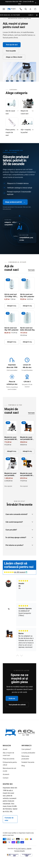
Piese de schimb (8, 759)
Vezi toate (31, 270)
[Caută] (25, 9)
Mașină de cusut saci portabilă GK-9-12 (27, 439)
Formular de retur (9, 819)
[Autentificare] (30, 9)
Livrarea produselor (28, 753)
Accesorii (6, 774)
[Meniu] (4, 9)
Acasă (5, 749)
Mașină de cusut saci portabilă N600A (10, 475)
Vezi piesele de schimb (17, 705)
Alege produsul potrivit (15, 202)
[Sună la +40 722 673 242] (21, 9)
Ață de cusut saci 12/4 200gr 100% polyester (10, 296)
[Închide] (35, 2)
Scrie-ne (12, 698)
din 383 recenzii (19, 572)
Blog (23, 766)
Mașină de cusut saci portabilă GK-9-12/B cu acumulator (27, 475)
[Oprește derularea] (37, 15)
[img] (9, 572)
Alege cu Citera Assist (14, 57)
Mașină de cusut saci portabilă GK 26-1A (10, 439)
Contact (5, 778)
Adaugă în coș (11, 306)
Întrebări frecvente (28, 762)
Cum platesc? (26, 749)
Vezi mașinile (11, 51)
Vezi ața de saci (12, 45)
